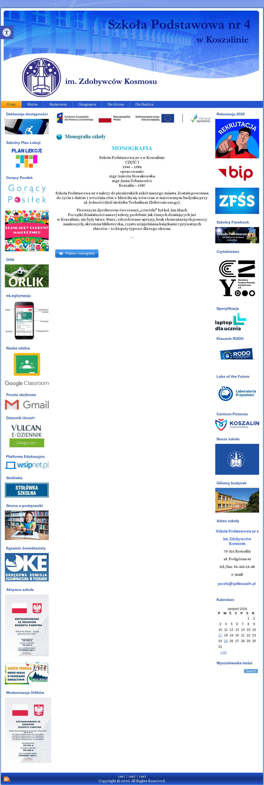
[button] (6, 32)
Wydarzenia (58, 104)
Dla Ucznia (116, 104)
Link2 (132, 776)
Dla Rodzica (144, 104)
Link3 (142, 776)
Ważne (32, 104)
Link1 (121, 776)
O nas (11, 104)
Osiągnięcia (87, 104)
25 (226, 641)
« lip (223, 652)
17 (220, 635)
